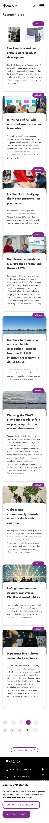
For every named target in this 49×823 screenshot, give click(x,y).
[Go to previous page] (13, 722)
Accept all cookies (16, 814)
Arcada (10, 6)
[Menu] (41, 6)
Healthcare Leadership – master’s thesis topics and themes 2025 (24, 263)
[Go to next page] (27, 730)
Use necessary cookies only (21, 804)
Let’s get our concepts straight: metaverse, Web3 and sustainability (23, 592)
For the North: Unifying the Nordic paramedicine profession (24, 198)
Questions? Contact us (20, 776)
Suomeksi (27, 769)
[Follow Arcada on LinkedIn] (43, 770)
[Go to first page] (5, 722)
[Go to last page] (35, 730)
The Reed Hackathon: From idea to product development (21, 52)
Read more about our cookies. (19, 797)
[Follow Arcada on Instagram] (43, 775)
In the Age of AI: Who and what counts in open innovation (24, 124)
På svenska (14, 769)
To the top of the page (23, 750)
